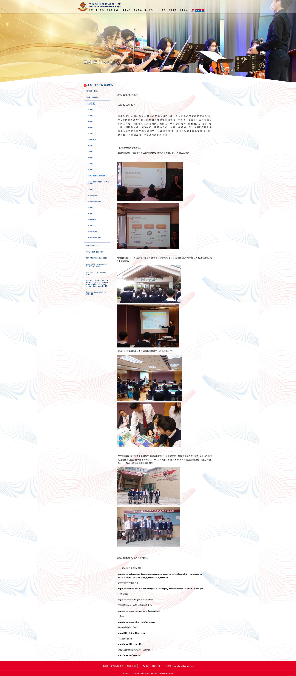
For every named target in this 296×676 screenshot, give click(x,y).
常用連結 (184, 10)
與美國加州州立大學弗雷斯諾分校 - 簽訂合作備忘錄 (97, 265)
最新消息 (173, 10)
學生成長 (127, 10)
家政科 (90, 225)
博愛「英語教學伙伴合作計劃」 (97, 258)
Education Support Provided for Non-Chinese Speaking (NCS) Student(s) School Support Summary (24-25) (97, 283)
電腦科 (90, 169)
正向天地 (138, 10)
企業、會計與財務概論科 (97, 175)
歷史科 (90, 145)
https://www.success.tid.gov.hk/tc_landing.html (139, 611)
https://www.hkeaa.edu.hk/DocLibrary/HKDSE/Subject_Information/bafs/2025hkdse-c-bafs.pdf (160, 588)
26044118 (156, 666)
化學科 (90, 163)
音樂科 (90, 207)
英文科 (90, 115)
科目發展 (90, 103)
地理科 (90, 127)
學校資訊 (100, 10)
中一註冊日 (161, 10)
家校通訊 (149, 10)
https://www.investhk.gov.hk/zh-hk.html (135, 600)
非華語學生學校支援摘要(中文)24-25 (96, 293)
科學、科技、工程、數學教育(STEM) (96, 273)
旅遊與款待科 (93, 195)
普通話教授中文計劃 (93, 245)
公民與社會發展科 (94, 201)
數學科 (90, 121)
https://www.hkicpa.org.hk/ (130, 644)
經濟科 (90, 189)
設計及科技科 (93, 231)
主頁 (91, 10)
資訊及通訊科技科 (94, 237)
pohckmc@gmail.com (183, 666)
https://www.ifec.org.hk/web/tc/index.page (136, 622)
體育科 (90, 213)
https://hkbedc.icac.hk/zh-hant (131, 633)
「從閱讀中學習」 (92, 91)
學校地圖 (131, 666)
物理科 (90, 157)
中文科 (90, 109)
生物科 (90, 151)
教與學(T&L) (113, 10)
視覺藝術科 (92, 219)
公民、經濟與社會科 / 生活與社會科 (98, 182)
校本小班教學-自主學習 (94, 252)
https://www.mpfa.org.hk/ (129, 655)
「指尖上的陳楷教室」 (94, 97)
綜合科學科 (92, 139)
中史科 (90, 133)
